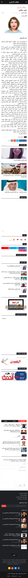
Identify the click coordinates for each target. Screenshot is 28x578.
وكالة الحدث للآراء (23, 495)
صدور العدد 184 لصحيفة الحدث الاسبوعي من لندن (11, 513)
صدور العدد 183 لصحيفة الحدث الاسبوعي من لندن (11, 519)
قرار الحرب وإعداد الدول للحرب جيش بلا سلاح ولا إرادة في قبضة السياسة (15, 176)
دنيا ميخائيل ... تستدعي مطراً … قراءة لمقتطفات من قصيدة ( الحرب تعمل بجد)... (11, 425)
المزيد (10, 240)
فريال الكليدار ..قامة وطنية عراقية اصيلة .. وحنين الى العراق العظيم (11, 431)
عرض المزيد (3, 145)
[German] (17, 240)
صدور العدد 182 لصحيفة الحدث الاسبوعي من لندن (11, 525)
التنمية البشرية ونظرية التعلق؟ (14, 289)
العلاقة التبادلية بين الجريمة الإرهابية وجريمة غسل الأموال (11, 284)
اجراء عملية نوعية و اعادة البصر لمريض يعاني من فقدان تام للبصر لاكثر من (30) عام (11, 449)
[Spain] (13, 240)
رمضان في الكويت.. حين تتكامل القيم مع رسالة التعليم (16, 192)
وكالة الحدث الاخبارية (23, 493)
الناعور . (18, 436)
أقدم (3, 231)
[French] (21, 240)
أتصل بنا (8, 576)
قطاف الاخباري (14, 2)
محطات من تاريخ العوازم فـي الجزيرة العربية (11, 545)
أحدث (25, 231)
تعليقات (5, 421)
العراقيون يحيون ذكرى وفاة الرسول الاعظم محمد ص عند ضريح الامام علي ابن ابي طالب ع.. (11, 443)
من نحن (19, 576)
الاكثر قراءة (22, 421)
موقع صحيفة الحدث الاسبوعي (21, 496)
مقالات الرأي (21, 7)
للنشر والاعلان (14, 576)
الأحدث (14, 421)
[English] (25, 240)
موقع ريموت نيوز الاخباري (22, 498)
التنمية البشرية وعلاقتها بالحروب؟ (20, 160)
